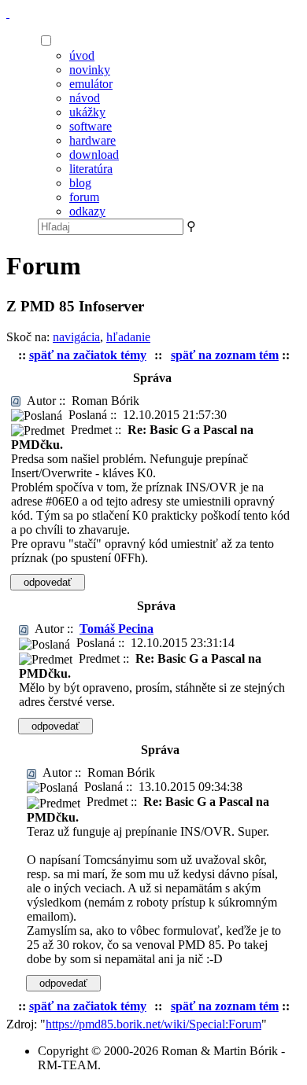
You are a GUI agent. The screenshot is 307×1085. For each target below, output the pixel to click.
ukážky (87, 112)
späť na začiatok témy (87, 355)
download (94, 154)
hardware (92, 140)
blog (80, 182)
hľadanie (128, 337)
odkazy (87, 211)
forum (84, 197)
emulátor (91, 83)
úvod (81, 55)
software (90, 126)
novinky (89, 69)
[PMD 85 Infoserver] (7, 13)
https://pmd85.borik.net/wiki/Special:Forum (153, 1024)
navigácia (76, 337)
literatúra (91, 168)
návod (84, 98)
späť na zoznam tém (225, 355)
